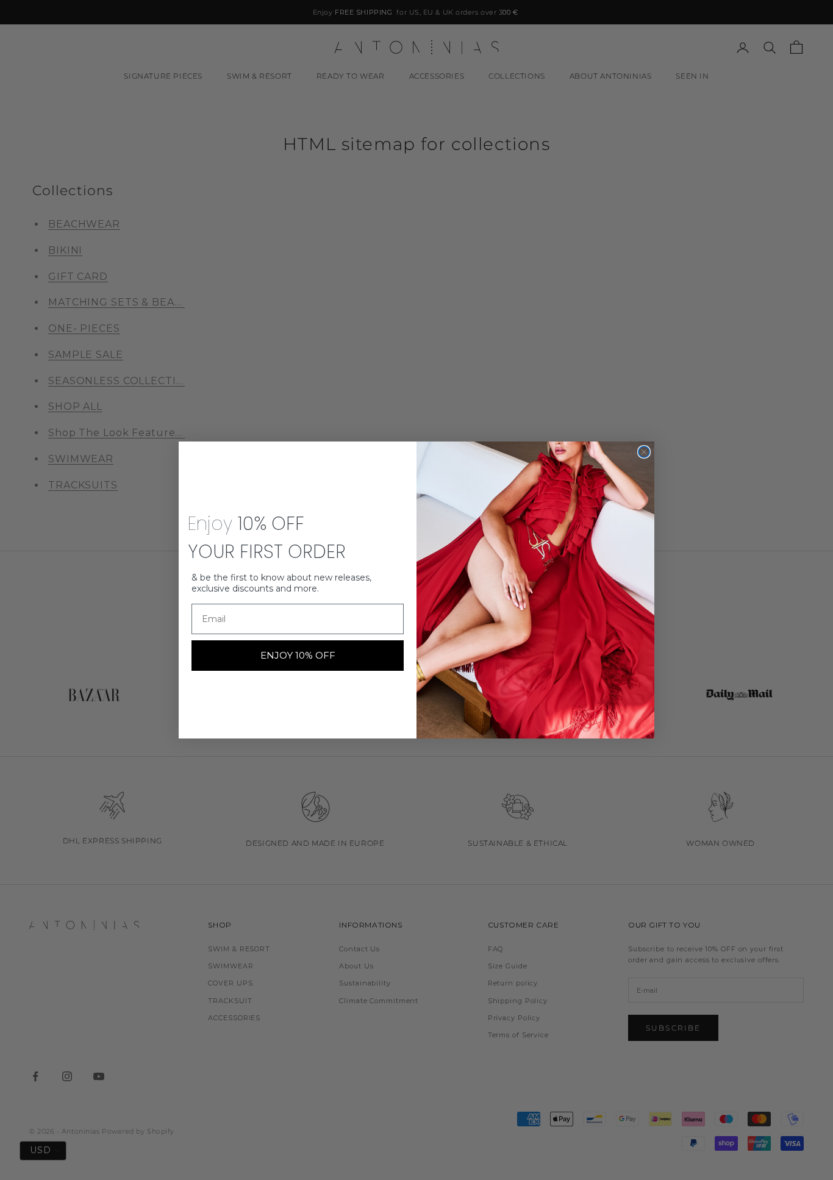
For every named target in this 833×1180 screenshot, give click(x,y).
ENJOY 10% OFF (297, 655)
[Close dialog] (643, 451)
